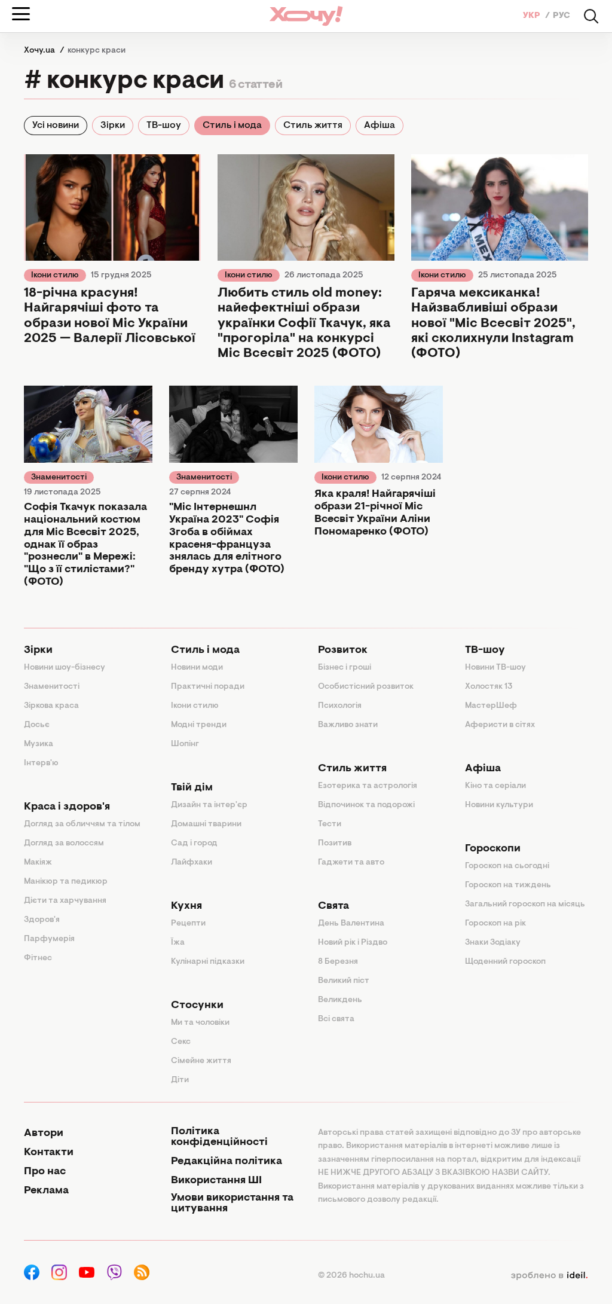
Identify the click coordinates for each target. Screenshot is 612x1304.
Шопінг (185, 744)
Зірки (112, 125)
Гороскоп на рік (495, 924)
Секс (181, 1042)
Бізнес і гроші (344, 668)
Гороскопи (493, 849)
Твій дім (192, 788)
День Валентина (351, 924)
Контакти (49, 1152)
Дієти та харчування (65, 901)
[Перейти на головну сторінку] (306, 16)
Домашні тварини (206, 824)
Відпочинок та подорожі (366, 805)
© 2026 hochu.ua (351, 1276)
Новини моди (197, 668)
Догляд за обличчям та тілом (82, 824)
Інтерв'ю (41, 763)
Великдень (340, 1000)
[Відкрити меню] (21, 14)
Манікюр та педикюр (66, 882)
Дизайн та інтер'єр (209, 805)
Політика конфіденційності (219, 1137)
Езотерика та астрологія (367, 786)
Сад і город (194, 843)
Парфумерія (49, 939)
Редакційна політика (226, 1161)
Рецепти (188, 924)
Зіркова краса (51, 706)
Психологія (340, 706)
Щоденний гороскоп (505, 962)
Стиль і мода (232, 125)
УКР (532, 16)
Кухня (186, 906)
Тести (329, 824)
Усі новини (55, 125)
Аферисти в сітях (500, 725)
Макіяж (38, 863)
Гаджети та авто (351, 863)
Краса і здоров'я (67, 807)
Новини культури (499, 805)
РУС (561, 16)
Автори (43, 1133)
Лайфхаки (191, 863)
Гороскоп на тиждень (508, 885)
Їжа (178, 943)
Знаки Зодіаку (493, 943)
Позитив (334, 843)
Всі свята (336, 1019)
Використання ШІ (216, 1180)
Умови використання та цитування (232, 1203)
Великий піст (343, 981)
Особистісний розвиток (366, 687)
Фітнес (38, 958)
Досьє (37, 725)
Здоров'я (42, 920)
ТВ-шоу (163, 125)
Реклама (46, 1191)
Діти (180, 1080)
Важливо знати (348, 725)
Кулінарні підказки (207, 962)
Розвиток (343, 650)
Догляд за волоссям (64, 843)
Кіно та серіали (495, 786)
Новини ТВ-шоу (495, 668)
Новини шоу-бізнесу (64, 668)
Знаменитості (59, 478)
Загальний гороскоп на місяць (525, 904)
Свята (333, 906)
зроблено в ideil (549, 1276)
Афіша (379, 125)
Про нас (45, 1171)
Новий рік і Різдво (352, 943)
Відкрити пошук (591, 16)
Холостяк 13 (489, 687)
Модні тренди (199, 725)
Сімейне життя (201, 1061)
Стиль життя (312, 125)
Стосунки (197, 1005)
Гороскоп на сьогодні (507, 866)
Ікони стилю (55, 275)
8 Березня (338, 962)
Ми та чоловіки (200, 1023)
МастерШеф (491, 706)
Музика (38, 744)
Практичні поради (207, 687)
